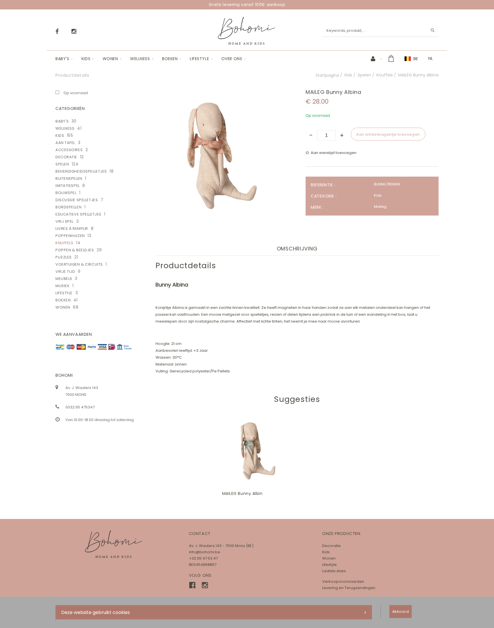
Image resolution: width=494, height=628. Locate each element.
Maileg (380, 206)
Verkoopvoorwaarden (343, 581)
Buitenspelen (68, 178)
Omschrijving (297, 248)
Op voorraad (75, 93)
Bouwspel (65, 192)
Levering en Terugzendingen (348, 588)
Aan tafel (65, 142)
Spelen (364, 75)
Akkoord (400, 611)
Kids (85, 59)
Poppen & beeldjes (74, 250)
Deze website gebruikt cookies (95, 612)
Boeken (170, 59)
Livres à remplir (71, 228)
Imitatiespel (67, 185)
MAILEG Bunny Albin (242, 493)
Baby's (62, 59)
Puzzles (63, 257)
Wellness (140, 59)
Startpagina (327, 75)
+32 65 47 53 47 (203, 558)
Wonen (110, 59)
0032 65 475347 (80, 407)
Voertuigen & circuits (79, 264)
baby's (62, 121)
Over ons (231, 59)
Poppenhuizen (70, 235)
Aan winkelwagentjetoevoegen (260, 451)
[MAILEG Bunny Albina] (222, 93)
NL (430, 58)
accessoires (69, 150)
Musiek (62, 286)
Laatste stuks (334, 571)
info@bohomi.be (204, 552)
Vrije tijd (65, 271)
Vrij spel (64, 221)
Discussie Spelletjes (76, 200)
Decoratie (66, 157)
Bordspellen (68, 207)
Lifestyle (199, 59)
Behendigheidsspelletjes (81, 171)
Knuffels (385, 75)
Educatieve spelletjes (78, 214)
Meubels (63, 278)
